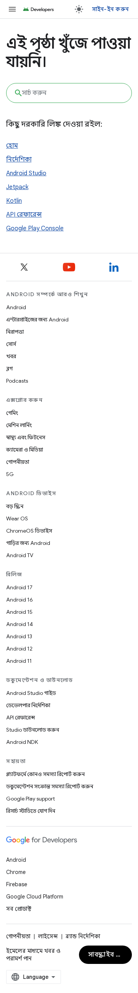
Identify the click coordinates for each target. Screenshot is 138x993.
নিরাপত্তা (15, 331)
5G (10, 474)
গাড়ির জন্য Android (28, 543)
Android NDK (22, 742)
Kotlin (14, 201)
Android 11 (19, 660)
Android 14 (19, 624)
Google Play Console (35, 228)
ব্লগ (9, 368)
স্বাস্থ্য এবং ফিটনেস (25, 437)
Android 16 (19, 599)
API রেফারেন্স (24, 214)
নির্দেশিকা (18, 159)
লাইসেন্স (48, 936)
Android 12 (19, 648)
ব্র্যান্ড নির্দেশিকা (83, 936)
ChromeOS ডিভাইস (29, 530)
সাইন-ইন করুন (110, 9)
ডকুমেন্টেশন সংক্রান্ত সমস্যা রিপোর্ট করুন (49, 786)
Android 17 (19, 587)
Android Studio (26, 173)
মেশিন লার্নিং (19, 425)
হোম (12, 146)
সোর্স (11, 344)
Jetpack (17, 187)
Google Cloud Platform (34, 896)
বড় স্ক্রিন (14, 506)
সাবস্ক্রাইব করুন (109, 955)
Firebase (16, 884)
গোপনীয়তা (17, 461)
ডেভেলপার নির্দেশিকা (28, 705)
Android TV (19, 555)
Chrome (16, 872)
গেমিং (12, 412)
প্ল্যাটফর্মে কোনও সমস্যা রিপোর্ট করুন (45, 774)
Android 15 (19, 611)
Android (16, 307)
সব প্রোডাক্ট (18, 908)
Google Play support (30, 798)
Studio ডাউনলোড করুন (32, 729)
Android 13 (19, 636)
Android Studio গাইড (31, 693)
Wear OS (17, 518)
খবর (11, 356)
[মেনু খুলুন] (12, 9)
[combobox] (69, 93)
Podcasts (17, 380)
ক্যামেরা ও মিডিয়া (24, 449)
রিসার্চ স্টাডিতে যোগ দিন (30, 810)
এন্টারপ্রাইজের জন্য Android (37, 319)
